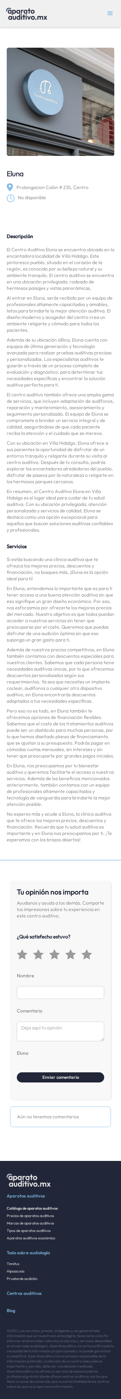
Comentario (29, 1011)
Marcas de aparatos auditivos (30, 1223)
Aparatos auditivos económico (31, 1238)
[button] (110, 13)
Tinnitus (13, 1264)
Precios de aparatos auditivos (30, 1216)
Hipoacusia (15, 1271)
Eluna (22, 1053)
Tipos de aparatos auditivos (29, 1231)
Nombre (25, 976)
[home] (25, 13)
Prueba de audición (22, 1279)
